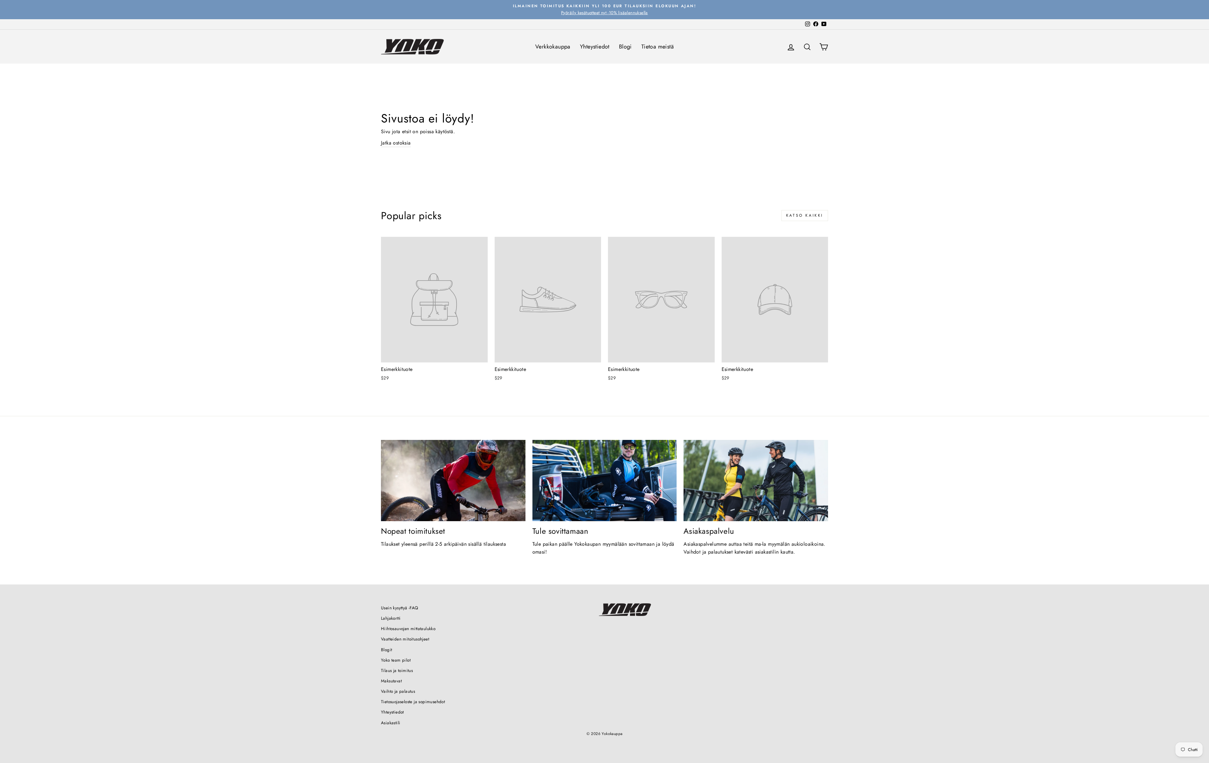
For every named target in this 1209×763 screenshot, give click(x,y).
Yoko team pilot (396, 660)
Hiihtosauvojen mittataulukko (408, 628)
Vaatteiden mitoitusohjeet (405, 639)
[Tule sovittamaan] (604, 480)
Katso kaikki (804, 215)
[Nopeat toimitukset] (453, 480)
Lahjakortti (390, 618)
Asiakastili (390, 723)
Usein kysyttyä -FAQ (399, 608)
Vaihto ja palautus (398, 691)
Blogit (386, 649)
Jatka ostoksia (396, 142)
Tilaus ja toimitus (397, 670)
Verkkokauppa (552, 47)
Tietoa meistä (657, 47)
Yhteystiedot (595, 47)
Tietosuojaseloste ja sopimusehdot (413, 701)
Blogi (625, 47)
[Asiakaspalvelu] (756, 480)
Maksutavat (391, 681)
